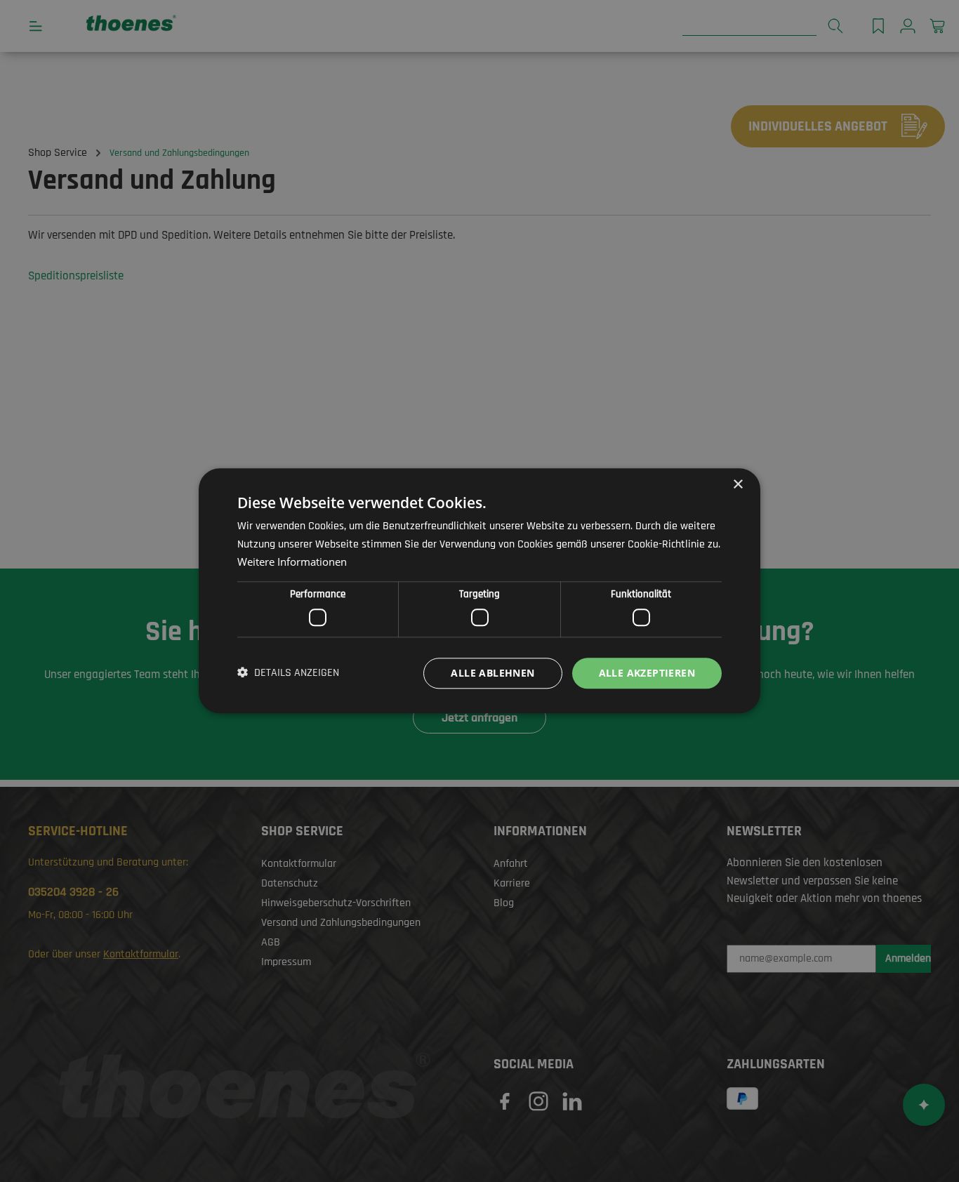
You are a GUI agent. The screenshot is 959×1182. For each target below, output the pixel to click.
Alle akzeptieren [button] (647, 672)
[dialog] (479, 590)
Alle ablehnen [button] (492, 672)
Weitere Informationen (292, 562)
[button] (288, 673)
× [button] (737, 484)
